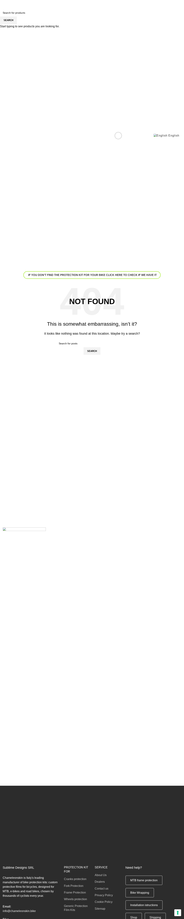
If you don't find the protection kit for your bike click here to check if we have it (92, 274)
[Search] (115, 135)
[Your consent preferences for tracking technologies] (177, 912)
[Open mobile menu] (4, 135)
